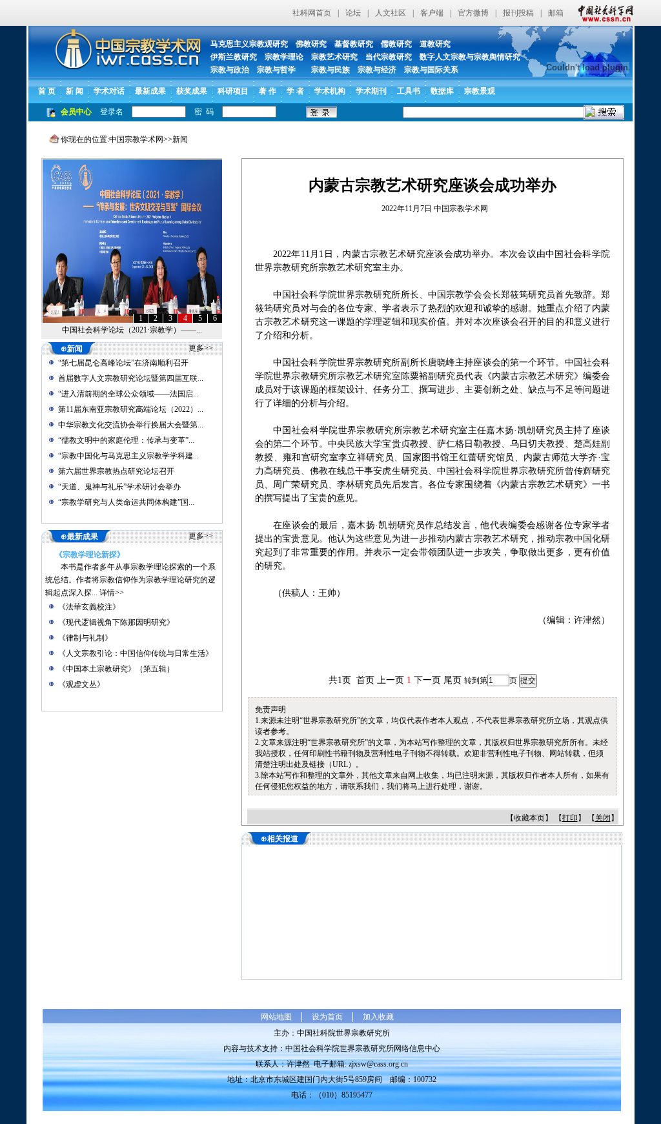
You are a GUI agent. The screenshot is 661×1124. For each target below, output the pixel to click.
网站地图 (276, 1016)
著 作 (267, 91)
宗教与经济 (377, 69)
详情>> (111, 592)
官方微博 (473, 12)
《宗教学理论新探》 (90, 554)
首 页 (47, 91)
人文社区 (390, 12)
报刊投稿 (518, 12)
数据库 (442, 91)
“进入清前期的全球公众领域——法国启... (128, 393)
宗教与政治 (229, 69)
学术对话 (109, 91)
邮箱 (556, 12)
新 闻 (74, 91)
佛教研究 (311, 43)
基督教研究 (353, 43)
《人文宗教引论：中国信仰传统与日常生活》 (135, 653)
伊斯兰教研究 (233, 56)
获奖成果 (191, 91)
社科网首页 (311, 12)
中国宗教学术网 (136, 139)
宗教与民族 (326, 69)
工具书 (408, 91)
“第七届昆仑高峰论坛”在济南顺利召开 (123, 362)
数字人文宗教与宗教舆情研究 (470, 56)
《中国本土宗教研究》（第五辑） (116, 668)
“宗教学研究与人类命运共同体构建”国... (126, 502)
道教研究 (435, 43)
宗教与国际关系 (431, 69)
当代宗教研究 (388, 56)
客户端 (431, 12)
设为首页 (327, 1016)
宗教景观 (479, 91)
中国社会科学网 (603, 13)
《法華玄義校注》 (89, 606)
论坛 (353, 12)
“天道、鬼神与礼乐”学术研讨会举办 (119, 486)
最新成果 (150, 91)
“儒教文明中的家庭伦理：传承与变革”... (126, 440)
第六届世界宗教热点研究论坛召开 (116, 471)
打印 (570, 818)
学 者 (295, 91)
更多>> (200, 348)
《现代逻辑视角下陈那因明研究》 (116, 622)
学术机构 (329, 91)
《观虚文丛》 (81, 684)
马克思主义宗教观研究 (249, 43)
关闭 (603, 818)
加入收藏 (378, 1016)
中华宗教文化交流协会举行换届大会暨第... (130, 424)
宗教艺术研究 (334, 56)
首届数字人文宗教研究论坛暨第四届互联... (130, 378)
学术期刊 (371, 91)
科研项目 (233, 91)
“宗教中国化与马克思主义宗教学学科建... (128, 455)
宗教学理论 (284, 56)
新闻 (180, 139)
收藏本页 (529, 818)
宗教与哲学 (276, 69)
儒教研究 (396, 43)
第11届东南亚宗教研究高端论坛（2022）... (130, 409)
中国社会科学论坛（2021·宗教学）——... (132, 329)
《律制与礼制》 (85, 637)
